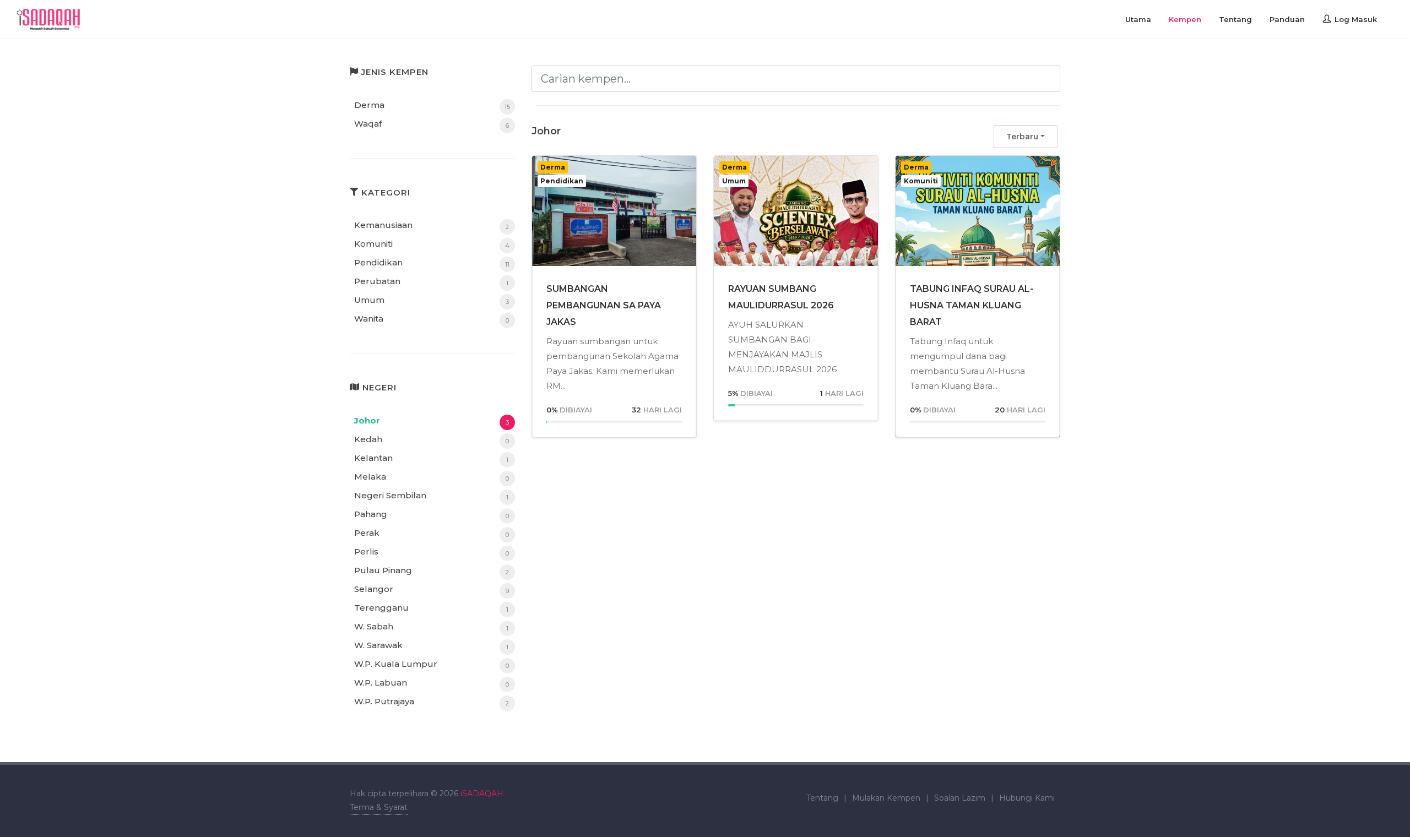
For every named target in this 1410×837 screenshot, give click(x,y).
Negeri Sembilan (390, 495)
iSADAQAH (481, 793)
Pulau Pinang (383, 570)
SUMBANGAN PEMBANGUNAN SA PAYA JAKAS (603, 305)
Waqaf (368, 123)
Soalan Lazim (959, 798)
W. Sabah (373, 626)
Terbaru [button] (1022, 137)
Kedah (368, 439)
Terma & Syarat (379, 807)
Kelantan (373, 458)
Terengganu (381, 607)
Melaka (370, 476)
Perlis (366, 551)
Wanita (368, 318)
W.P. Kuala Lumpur (395, 664)
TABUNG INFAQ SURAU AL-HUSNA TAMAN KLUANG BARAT (971, 305)
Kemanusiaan (383, 225)
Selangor (373, 589)
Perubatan (377, 281)
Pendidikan (378, 262)
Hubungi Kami (1027, 798)
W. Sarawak (378, 645)
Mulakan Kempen (886, 798)
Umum (369, 300)
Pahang (370, 514)
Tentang (822, 798)
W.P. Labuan (380, 682)
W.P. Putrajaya (384, 701)
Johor (367, 420)
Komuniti (373, 243)
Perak (366, 533)
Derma (369, 105)
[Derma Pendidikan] (614, 216)
